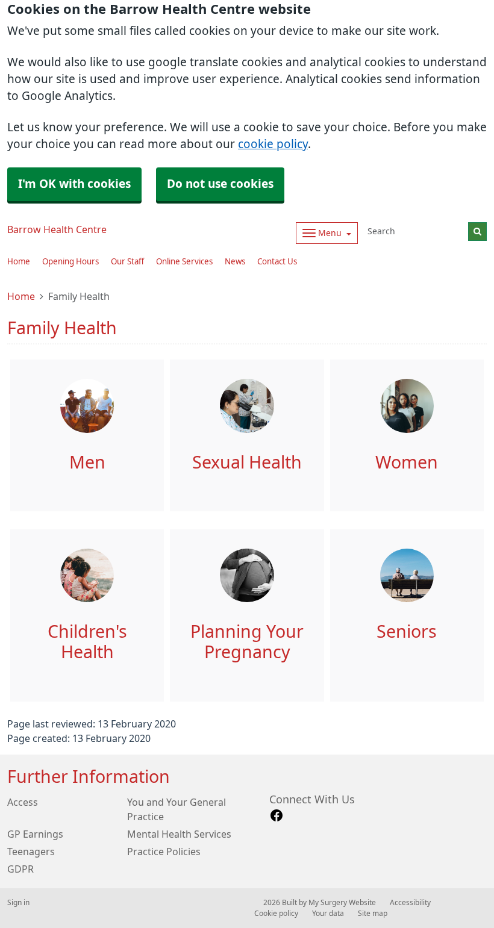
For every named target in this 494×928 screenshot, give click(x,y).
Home (18, 262)
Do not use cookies (220, 184)
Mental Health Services (179, 834)
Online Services (184, 262)
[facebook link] (276, 815)
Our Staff (127, 262)
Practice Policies (164, 851)
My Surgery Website (342, 902)
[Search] (477, 231)
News (235, 262)
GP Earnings (35, 834)
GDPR (20, 869)
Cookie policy (276, 913)
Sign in (18, 902)
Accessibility (410, 902)
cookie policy (273, 144)
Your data (328, 913)
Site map (372, 913)
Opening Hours (70, 262)
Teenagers (31, 851)
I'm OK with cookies (74, 184)
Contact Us (277, 262)
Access (22, 802)
